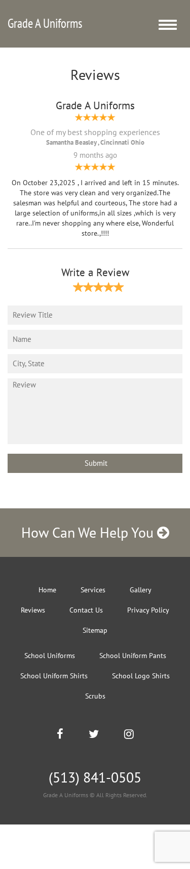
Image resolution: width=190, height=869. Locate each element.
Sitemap (95, 630)
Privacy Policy (148, 610)
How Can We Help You (89, 532)
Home (47, 589)
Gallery (140, 589)
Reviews (33, 610)
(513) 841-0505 (95, 777)
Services (93, 589)
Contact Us (86, 610)
